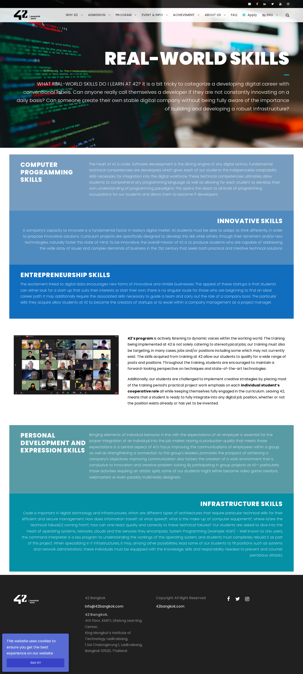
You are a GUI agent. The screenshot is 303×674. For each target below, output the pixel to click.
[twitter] (272, 4)
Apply (252, 15)
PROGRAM (124, 15)
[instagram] (288, 4)
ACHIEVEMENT (184, 15)
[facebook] (257, 4)
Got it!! (35, 663)
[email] (249, 4)
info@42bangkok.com (104, 606)
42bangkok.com (170, 606)
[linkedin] (265, 4)
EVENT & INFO (152, 15)
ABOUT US (213, 15)
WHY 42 (72, 15)
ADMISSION (96, 15)
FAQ (234, 15)
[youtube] (280, 4)
